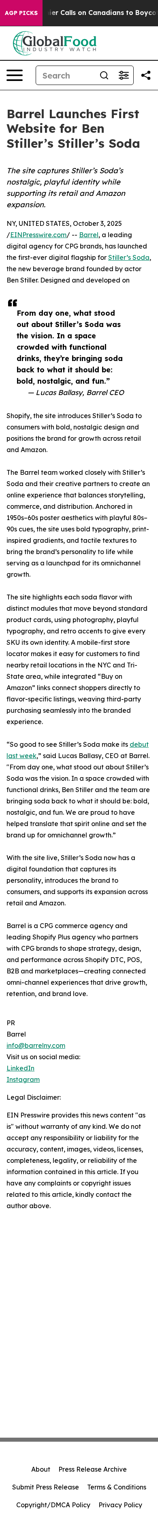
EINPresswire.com (38, 235)
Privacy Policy (120, 1505)
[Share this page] (146, 75)
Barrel (88, 235)
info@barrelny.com (35, 1045)
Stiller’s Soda (128, 257)
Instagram (23, 1079)
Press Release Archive (92, 1469)
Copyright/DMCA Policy (53, 1505)
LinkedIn (20, 1068)
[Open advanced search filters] (123, 75)
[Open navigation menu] (14, 75)
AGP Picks (21, 13)
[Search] (104, 75)
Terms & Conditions (116, 1487)
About (40, 1469)
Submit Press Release (45, 1487)
